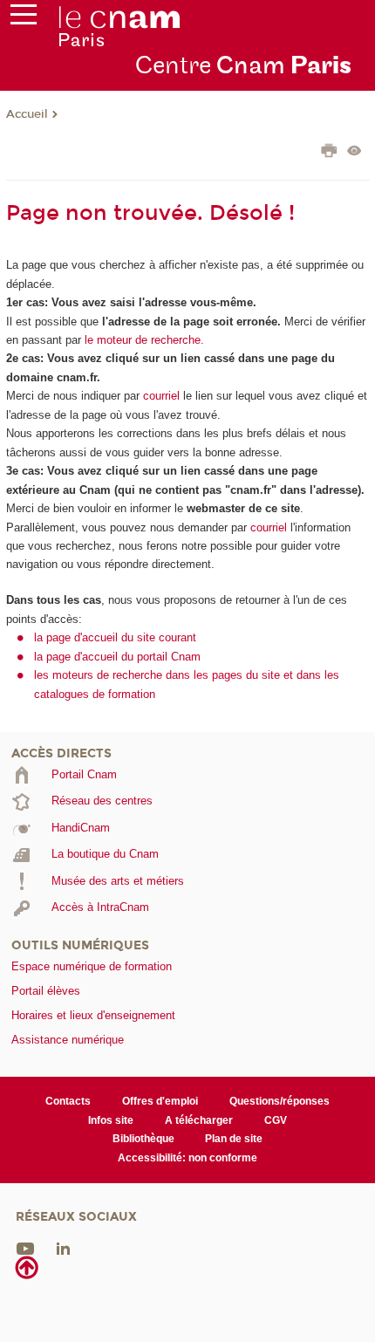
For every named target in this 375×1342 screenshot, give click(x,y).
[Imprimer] (329, 152)
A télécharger (199, 1120)
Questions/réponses (279, 1101)
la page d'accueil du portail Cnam (117, 656)
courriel (161, 395)
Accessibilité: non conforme (187, 1158)
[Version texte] (354, 152)
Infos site (110, 1120)
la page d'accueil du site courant (115, 637)
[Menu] (23, 18)
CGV (275, 1120)
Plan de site (233, 1139)
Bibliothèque (143, 1139)
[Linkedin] (63, 1248)
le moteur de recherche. (142, 339)
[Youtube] (25, 1248)
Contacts (68, 1101)
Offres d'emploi (160, 1101)
